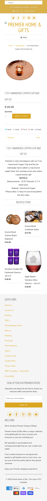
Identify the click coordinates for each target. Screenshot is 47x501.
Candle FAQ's (10, 361)
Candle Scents (10, 356)
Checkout (30, 11)
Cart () (19, 11)
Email (39, 129)
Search (7, 351)
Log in (34, 7)
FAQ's (7, 320)
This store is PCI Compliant (30, 480)
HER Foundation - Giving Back (17, 371)
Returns (8, 331)
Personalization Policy (13, 325)
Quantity (8, 112)
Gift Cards (9, 341)
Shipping (8, 336)
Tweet (9, 129)
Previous (10, 138)
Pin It (25, 129)
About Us (8, 305)
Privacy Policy (10, 366)
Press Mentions (11, 346)
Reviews (8, 315)
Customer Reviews (19, 7)
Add (32, 129)
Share (17, 129)
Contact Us (9, 310)
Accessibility (9, 376)
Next (38, 138)
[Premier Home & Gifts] (23, 27)
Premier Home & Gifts (20, 479)
